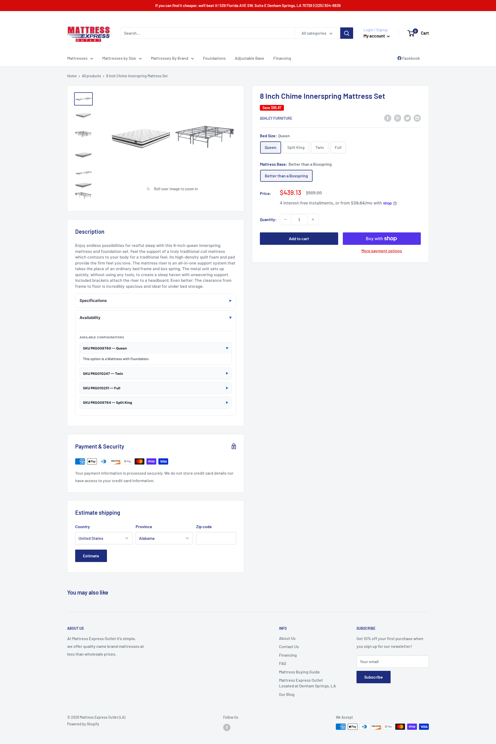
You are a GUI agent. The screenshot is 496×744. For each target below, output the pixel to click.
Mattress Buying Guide (299, 671)
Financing (282, 58)
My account (374, 35)
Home (72, 76)
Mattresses (77, 58)
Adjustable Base (249, 58)
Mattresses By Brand (169, 58)
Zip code (204, 526)
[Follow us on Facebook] (226, 727)
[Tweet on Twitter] (407, 118)
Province (144, 526)
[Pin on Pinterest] (397, 118)
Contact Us (289, 646)
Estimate (91, 555)
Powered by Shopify (83, 724)
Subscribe (373, 676)
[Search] (346, 33)
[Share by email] (417, 118)
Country (82, 526)
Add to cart (299, 238)
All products (91, 76)
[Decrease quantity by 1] (285, 219)
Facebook (410, 58)
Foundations (214, 58)
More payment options (381, 250)
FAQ (282, 663)
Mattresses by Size (119, 58)
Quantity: (268, 219)
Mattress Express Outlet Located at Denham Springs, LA (307, 683)
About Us (287, 638)
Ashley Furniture (276, 118)
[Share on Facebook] (387, 118)
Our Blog (287, 694)
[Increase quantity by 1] (312, 219)
